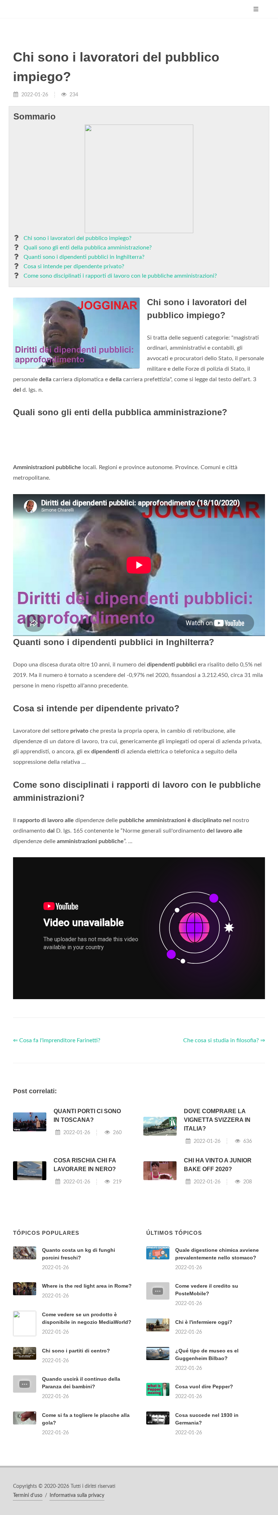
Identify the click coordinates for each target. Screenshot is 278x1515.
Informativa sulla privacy (77, 1495)
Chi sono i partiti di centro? (76, 1351)
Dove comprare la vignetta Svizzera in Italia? (217, 1120)
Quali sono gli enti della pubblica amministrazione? (88, 248)
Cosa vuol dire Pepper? (204, 1386)
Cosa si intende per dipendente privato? (74, 266)
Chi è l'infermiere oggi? (203, 1322)
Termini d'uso (27, 1495)
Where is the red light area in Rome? (87, 1286)
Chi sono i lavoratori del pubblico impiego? (77, 238)
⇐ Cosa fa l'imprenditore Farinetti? (56, 1040)
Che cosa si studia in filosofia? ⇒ (224, 1040)
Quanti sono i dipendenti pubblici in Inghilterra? (84, 257)
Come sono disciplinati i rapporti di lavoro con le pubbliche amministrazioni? (120, 276)
